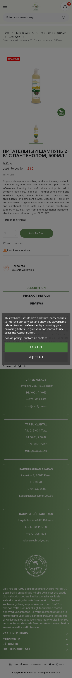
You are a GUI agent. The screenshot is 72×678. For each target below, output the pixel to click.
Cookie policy (13, 338)
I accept (36, 347)
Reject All (36, 357)
